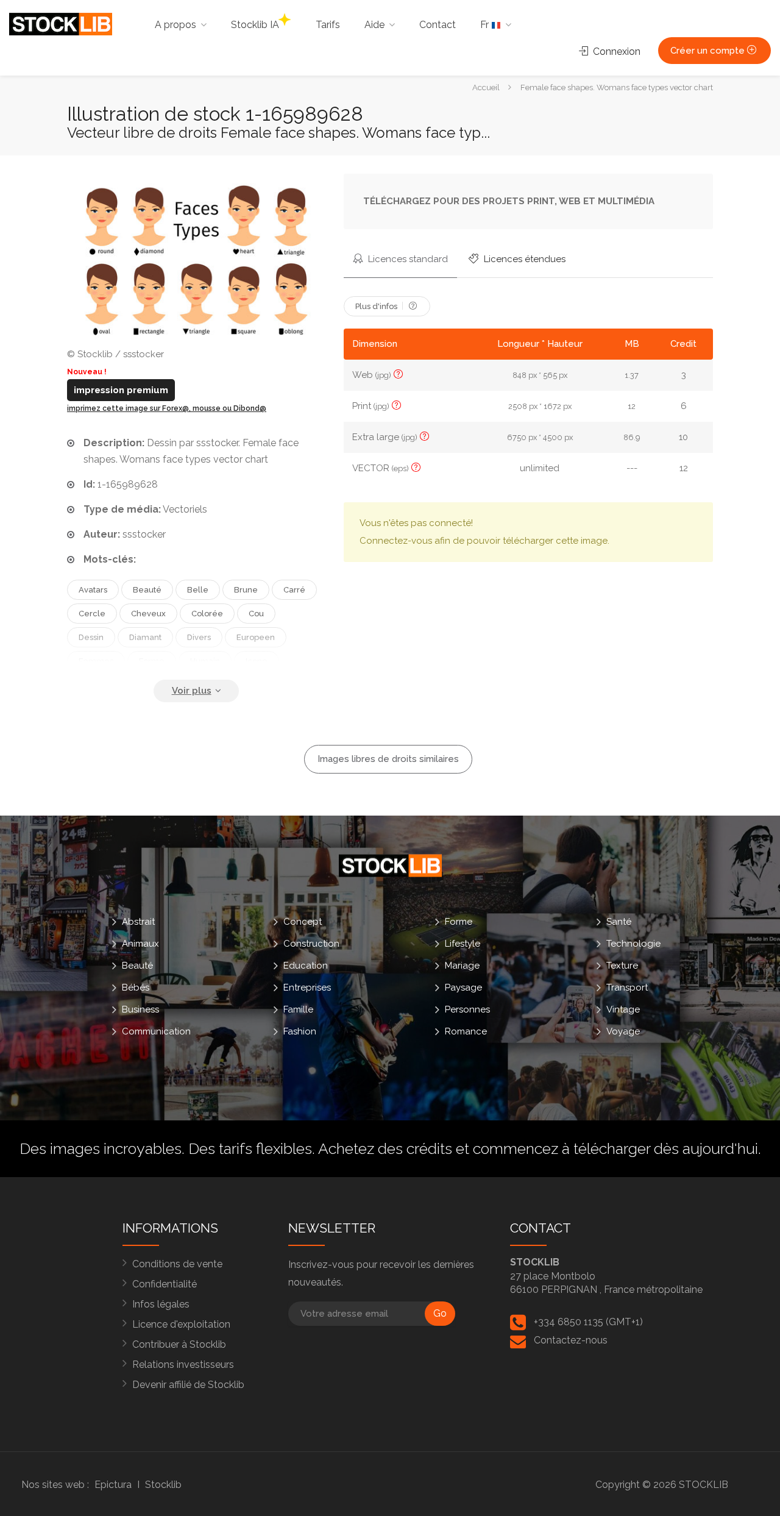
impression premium (121, 390)
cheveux (148, 613)
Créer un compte (708, 50)
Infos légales (161, 1304)
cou (256, 613)
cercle (92, 613)
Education (305, 964)
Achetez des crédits (385, 1148)
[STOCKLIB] (60, 23)
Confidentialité (164, 1284)
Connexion (615, 51)
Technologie (633, 943)
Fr (485, 24)
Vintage (623, 1008)
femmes (96, 661)
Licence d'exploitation (181, 1324)
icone (257, 661)
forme (152, 661)
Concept (302, 921)
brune (246, 589)
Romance (466, 1030)
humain (205, 661)
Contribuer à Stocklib (179, 1344)
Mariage (462, 964)
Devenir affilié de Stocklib (188, 1384)
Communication (156, 1030)
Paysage (463, 986)
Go (440, 1313)
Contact (437, 24)
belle (197, 589)
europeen (255, 637)
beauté (147, 589)
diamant (145, 637)
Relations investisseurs (183, 1364)
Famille (298, 1008)
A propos (175, 24)
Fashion (299, 1030)
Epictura (113, 1484)
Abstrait (138, 921)
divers (199, 637)
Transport (627, 986)
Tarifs (328, 24)
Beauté (137, 964)
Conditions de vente (177, 1264)
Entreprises (307, 986)
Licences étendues (523, 259)
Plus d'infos (377, 306)
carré (294, 589)
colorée (207, 613)
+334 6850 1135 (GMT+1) (588, 1322)
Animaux (140, 943)
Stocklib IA (255, 24)
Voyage (623, 1030)
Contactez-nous (571, 1340)
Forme (458, 921)
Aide (374, 24)
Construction (311, 943)
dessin (91, 637)
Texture (622, 964)
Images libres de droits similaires (388, 758)
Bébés (135, 986)
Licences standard (407, 259)
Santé (618, 921)
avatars (93, 589)
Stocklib (163, 1484)
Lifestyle (462, 943)
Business (140, 1008)
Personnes (467, 1008)
